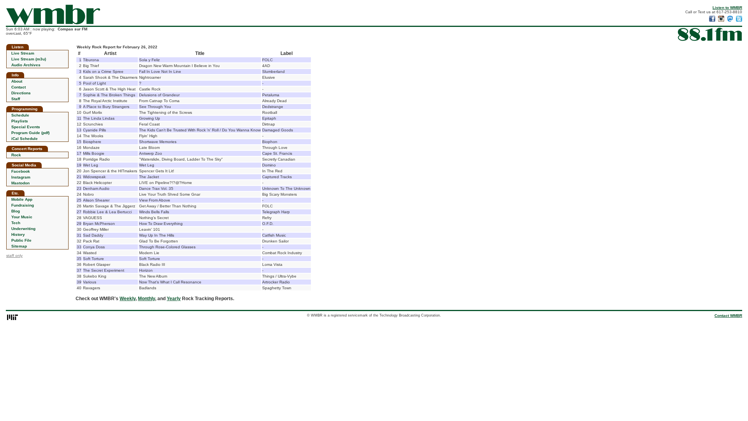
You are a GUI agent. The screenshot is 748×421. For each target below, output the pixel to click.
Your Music (21, 217)
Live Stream (22, 53)
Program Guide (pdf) (30, 133)
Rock (16, 155)
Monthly (146, 298)
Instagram (20, 177)
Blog (15, 211)
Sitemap (19, 246)
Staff (15, 99)
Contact (18, 87)
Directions (21, 93)
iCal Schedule (24, 138)
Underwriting (23, 228)
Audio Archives (26, 65)
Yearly (174, 298)
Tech (15, 223)
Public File (21, 240)
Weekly (128, 298)
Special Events (25, 127)
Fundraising (22, 205)
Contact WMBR (728, 315)
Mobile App (21, 199)
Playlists (19, 121)
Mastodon (20, 183)
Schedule (20, 115)
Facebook (20, 171)
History (18, 234)
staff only (14, 255)
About (16, 81)
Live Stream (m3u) (28, 59)
